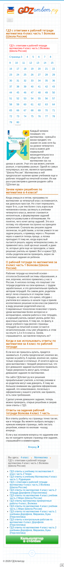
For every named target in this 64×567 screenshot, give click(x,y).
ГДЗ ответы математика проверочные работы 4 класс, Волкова (31, 502)
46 (25, 92)
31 (18, 80)
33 (32, 80)
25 (25, 74)
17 (18, 69)
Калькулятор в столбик (32, 539)
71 (53, 110)
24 (18, 74)
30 (10, 80)
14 (45, 63)
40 (32, 86)
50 (53, 92)
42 (46, 86)
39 (25, 86)
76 (39, 116)
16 (10, 69)
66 (18, 110)
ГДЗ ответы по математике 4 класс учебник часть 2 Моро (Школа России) (33, 496)
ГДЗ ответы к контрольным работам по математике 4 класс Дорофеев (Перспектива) (31, 522)
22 (53, 69)
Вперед (32, 447)
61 (32, 104)
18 (25, 69)
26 (32, 74)
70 (46, 110)
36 (53, 80)
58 (10, 104)
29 (53, 74)
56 (46, 98)
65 (10, 110)
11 (23, 63)
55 (39, 98)
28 (46, 74)
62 (39, 104)
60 (25, 104)
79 (10, 122)
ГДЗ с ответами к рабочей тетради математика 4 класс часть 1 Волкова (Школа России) (29, 48)
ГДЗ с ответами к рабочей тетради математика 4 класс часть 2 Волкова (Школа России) (30, 485)
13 (37, 63)
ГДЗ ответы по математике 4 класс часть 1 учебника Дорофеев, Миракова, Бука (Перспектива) (33, 514)
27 (39, 74)
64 (53, 104)
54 (32, 98)
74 (25, 116)
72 (10, 116)
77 (46, 116)
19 (32, 69)
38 (18, 86)
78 (53, 116)
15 (52, 63)
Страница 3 (15, 57)
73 (18, 116)
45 (18, 92)
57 (53, 98)
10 (16, 63)
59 (18, 104)
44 (10, 92)
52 (18, 98)
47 (32, 92)
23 (10, 74)
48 (39, 92)
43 (53, 86)
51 (10, 98)
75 (32, 116)
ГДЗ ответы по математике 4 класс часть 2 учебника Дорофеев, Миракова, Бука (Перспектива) (33, 530)
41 (39, 86)
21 (46, 69)
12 (30, 63)
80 (18, 122)
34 (39, 80)
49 (46, 92)
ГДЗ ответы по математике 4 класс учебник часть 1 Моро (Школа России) (33, 507)
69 (39, 110)
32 (25, 80)
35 (46, 80)
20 (39, 69)
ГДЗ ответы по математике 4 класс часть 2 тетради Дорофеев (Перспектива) (33, 491)
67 (25, 110)
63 (46, 104)
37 (10, 86)
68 (32, 110)
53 (25, 98)
